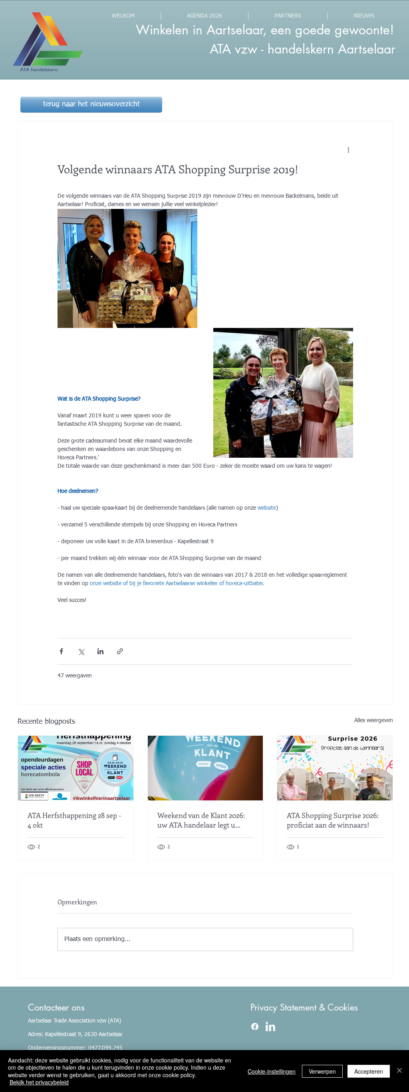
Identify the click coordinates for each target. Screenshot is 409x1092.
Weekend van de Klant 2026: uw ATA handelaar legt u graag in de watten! (201, 820)
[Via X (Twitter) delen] (81, 651)
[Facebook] (255, 1026)
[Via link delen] (120, 651)
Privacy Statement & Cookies (304, 1007)
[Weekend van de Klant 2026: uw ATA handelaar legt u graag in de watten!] (205, 768)
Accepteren (368, 1071)
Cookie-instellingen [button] (272, 1071)
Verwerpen (322, 1071)
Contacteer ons (56, 1007)
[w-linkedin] (270, 1026)
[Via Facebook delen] (61, 651)
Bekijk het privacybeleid (39, 1082)
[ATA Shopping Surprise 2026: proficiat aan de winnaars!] (335, 768)
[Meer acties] (348, 150)
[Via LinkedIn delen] (100, 651)
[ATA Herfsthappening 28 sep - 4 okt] (75, 768)
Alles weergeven (373, 720)
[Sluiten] (399, 1071)
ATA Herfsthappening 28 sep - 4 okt (74, 820)
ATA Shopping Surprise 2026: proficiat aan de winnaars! (333, 820)
